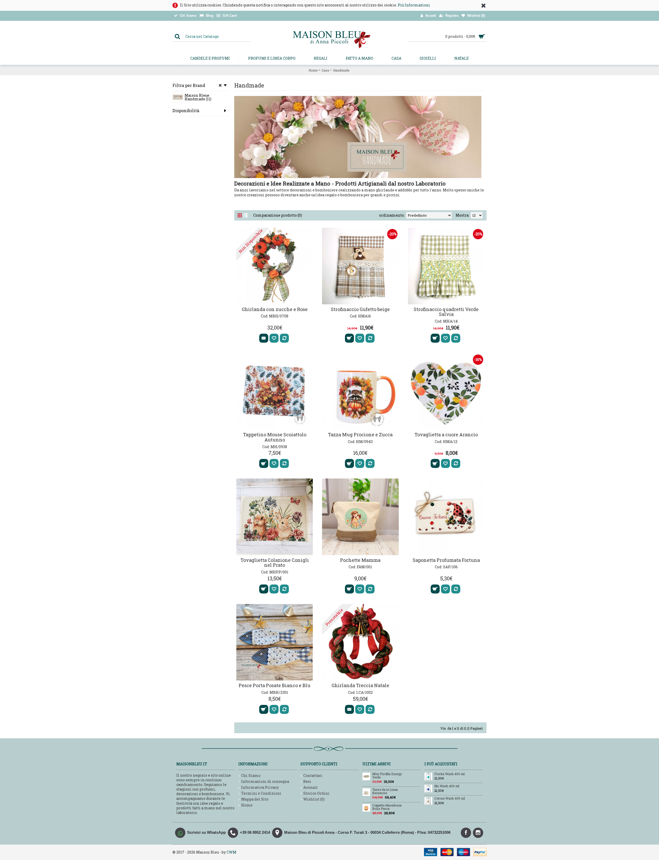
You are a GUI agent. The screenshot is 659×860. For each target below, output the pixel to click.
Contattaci (312, 775)
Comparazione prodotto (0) (277, 215)
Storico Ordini (316, 793)
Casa (325, 70)
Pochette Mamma (360, 560)
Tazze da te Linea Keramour (385, 791)
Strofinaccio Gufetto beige (360, 309)
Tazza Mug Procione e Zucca (360, 434)
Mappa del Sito (254, 799)
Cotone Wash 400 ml (449, 798)
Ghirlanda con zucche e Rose (275, 309)
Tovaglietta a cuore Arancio (446, 434)
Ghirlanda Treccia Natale (360, 685)
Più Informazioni (414, 5)
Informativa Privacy (260, 787)
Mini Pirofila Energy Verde (387, 775)
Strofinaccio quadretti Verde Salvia (446, 311)
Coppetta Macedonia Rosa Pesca (387, 807)
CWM (231, 852)
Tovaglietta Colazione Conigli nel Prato (274, 562)
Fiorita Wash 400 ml (449, 774)
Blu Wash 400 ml (446, 786)
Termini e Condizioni (261, 793)
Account (310, 787)
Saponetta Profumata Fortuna (446, 560)
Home (313, 70)
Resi (307, 781)
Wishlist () (314, 799)
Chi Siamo (251, 775)
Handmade (341, 70)
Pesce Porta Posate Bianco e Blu (274, 685)
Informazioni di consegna (265, 781)
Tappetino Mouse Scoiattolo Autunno (274, 437)
